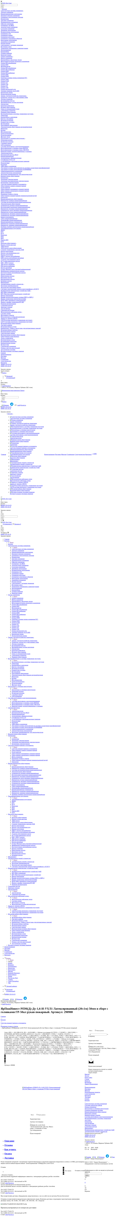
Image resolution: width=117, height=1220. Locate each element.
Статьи (87, 1079)
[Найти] (2, 7)
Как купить (10, 1149)
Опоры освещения (17, 598)
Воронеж (11, 965)
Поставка (88, 1089)
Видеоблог (88, 1082)
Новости (87, 1081)
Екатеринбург (12, 966)
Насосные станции (91, 1113)
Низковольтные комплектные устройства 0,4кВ (26, 871)
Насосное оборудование (19, 817)
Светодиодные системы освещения (23, 549)
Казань (10, 963)
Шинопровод (89, 1128)
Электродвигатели (17, 711)
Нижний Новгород (14, 973)
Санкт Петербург (13, 981)
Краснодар (11, 968)
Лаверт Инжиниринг (91, 1084)
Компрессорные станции (92, 1115)
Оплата (8, 1153)
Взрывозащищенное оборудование (22, 766)
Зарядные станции (90, 1125)
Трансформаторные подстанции (22, 799)
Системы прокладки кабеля (93, 1105)
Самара (10, 979)
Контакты (88, 1095)
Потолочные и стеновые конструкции (23, 690)
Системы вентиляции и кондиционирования (26, 701)
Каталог (10, 544)
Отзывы (8, 1145)
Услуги (87, 1076)
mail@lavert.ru (6, 386)
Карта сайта (88, 1077)
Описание (9, 1141)
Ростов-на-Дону (13, 978)
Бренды (87, 1074)
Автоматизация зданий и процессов (23, 861)
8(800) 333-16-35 (6, 364)
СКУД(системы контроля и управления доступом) (27, 911)
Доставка (9, 1158)
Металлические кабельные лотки (22, 899)
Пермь (10, 976)
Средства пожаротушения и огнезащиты (24, 748)
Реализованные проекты (92, 1092)
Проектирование (90, 1087)
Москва (10, 971)
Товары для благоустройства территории (24, 640)
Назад (12, 542)
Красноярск (11, 970)
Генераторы (15, 739)
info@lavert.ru (9, 1183)
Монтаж (87, 1090)
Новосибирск (12, 974)
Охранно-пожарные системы (94, 1110)
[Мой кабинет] (1, 512)
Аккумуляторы (16, 893)
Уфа (9, 983)
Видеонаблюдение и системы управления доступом (28, 662)
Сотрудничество (90, 1094)
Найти (87, 1175)
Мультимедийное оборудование (22, 917)
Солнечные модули (91, 1126)
